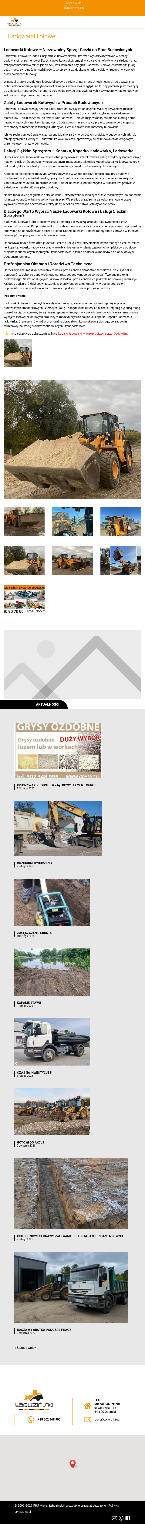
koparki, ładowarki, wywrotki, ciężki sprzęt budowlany (93, 333)
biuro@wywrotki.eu (107, 1419)
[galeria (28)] (72, 574)
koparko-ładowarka (32, 247)
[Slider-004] (120, 574)
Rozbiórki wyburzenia (34, 863)
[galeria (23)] (72, 535)
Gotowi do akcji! (30, 1142)
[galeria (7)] (24, 535)
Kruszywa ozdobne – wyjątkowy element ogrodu (58, 785)
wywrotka (58, 247)
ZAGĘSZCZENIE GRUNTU (34, 933)
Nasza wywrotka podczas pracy (44, 1330)
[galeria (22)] (120, 535)
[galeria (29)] (24, 574)
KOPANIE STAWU (29, 1003)
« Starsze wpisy (25, 1348)
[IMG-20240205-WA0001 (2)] (24, 613)
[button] (74, 1463)
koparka (13, 247)
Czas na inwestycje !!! (34, 1072)
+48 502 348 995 (49, 1419)
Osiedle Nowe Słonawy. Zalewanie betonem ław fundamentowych (70, 1236)
